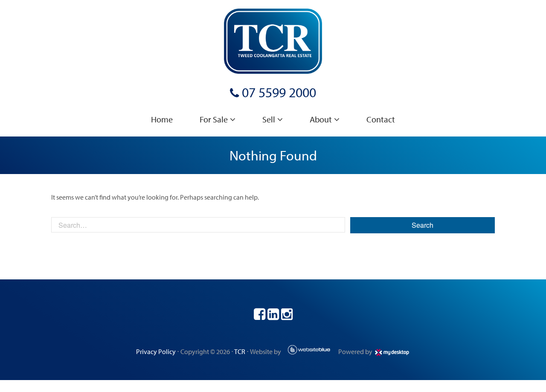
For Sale (214, 119)
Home (162, 119)
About (321, 119)
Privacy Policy (156, 351)
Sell (268, 119)
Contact (380, 119)
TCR (239, 351)
